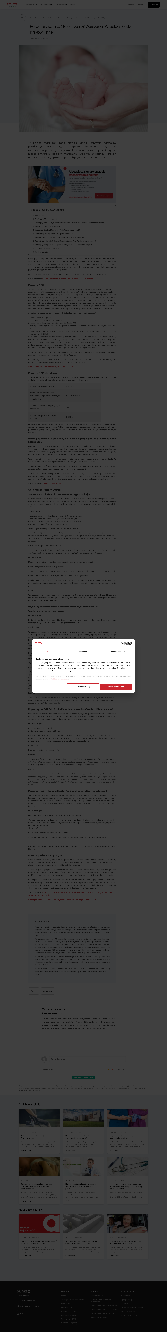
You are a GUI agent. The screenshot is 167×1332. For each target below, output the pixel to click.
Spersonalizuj (81, 687)
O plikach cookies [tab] (117, 651)
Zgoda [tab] (49, 651)
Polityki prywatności (59, 679)
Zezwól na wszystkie (116, 687)
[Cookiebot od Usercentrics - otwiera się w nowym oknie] (122, 643)
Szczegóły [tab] (83, 651)
